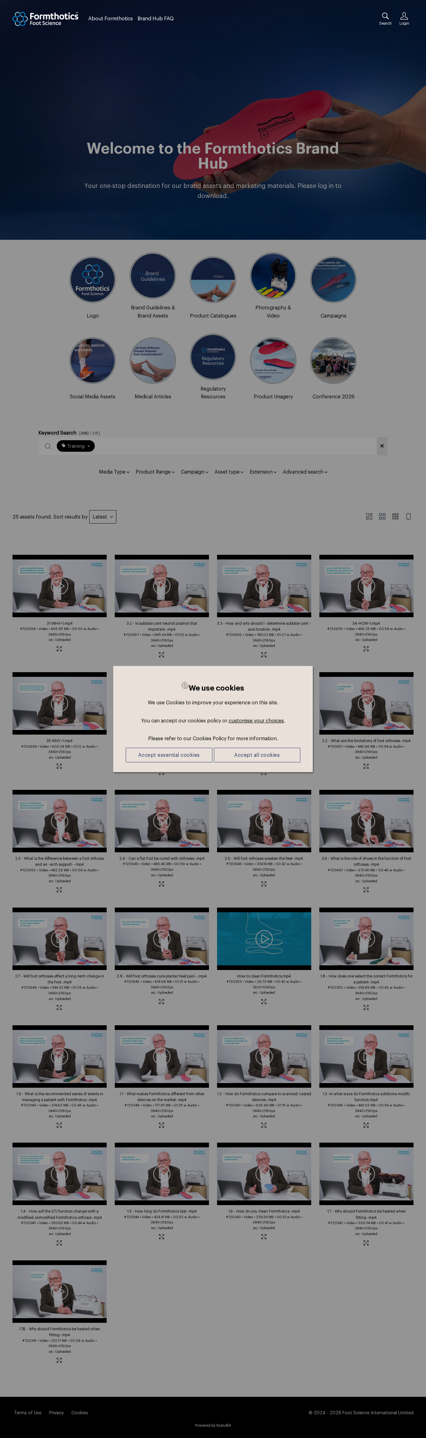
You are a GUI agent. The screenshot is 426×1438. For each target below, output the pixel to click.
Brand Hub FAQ (156, 18)
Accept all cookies (257, 755)
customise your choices (256, 720)
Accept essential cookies (169, 755)
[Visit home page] (45, 19)
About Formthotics (110, 18)
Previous (21, 113)
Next (404, 113)
